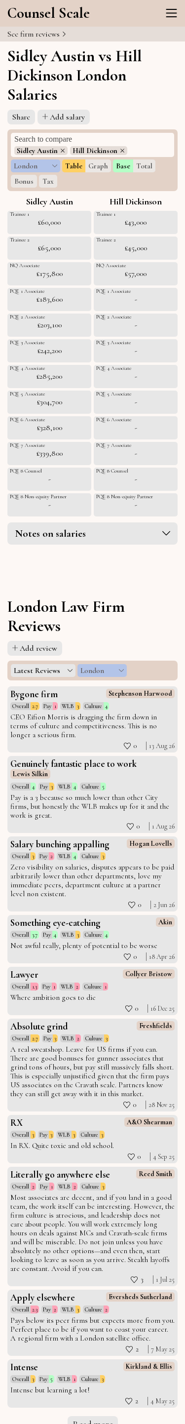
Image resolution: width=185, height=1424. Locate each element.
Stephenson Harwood (140, 693)
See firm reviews (34, 34)
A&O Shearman (149, 1122)
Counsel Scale (48, 13)
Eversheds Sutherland (140, 1297)
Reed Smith (155, 1174)
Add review (38, 648)
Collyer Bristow (148, 974)
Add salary (67, 117)
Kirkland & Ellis (149, 1366)
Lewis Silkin (30, 774)
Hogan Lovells (150, 843)
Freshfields (155, 1026)
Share (21, 117)
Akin (165, 922)
